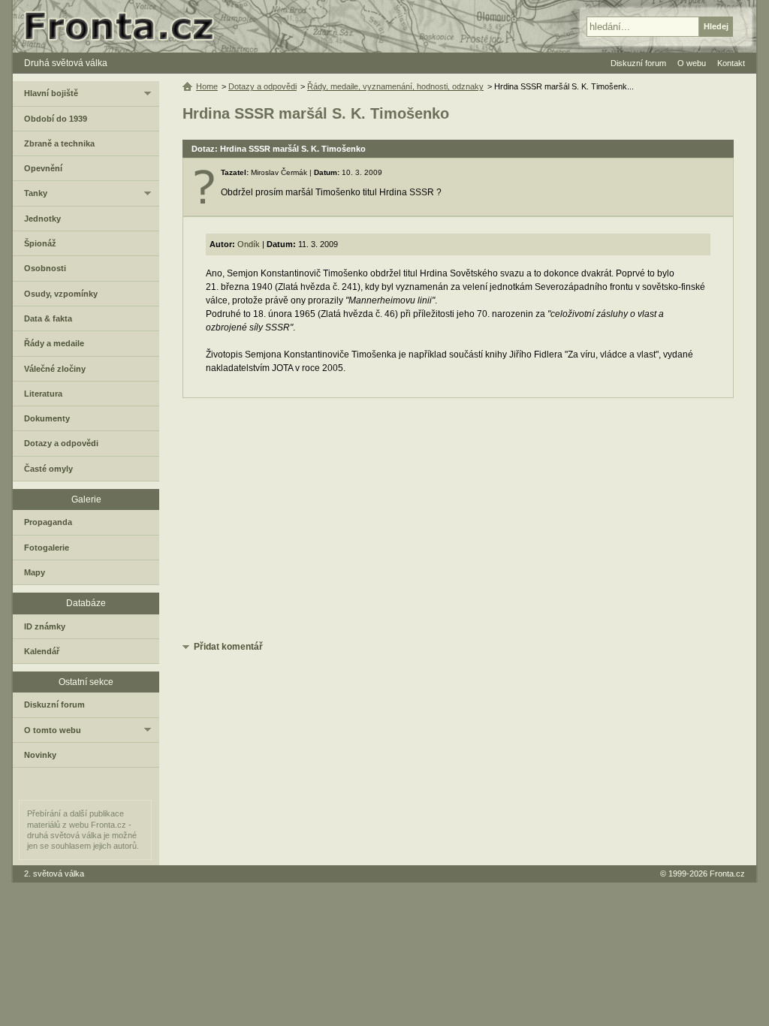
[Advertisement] (458, 518)
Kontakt (731, 63)
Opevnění (43, 168)
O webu (691, 63)
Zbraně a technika (59, 143)
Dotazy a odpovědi (262, 86)
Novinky (40, 754)
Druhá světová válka (65, 63)
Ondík (248, 244)
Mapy (34, 572)
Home (207, 86)
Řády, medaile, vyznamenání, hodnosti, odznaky (395, 86)
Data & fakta (48, 318)
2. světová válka (54, 873)
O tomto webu (52, 730)
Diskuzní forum (54, 704)
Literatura (43, 393)
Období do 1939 (55, 118)
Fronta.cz (727, 873)
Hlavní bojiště (51, 93)
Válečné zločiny (55, 368)
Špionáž (40, 243)
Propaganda (48, 522)
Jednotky (42, 218)
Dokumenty (47, 418)
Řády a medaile (54, 343)
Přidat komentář (228, 646)
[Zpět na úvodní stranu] (125, 26)
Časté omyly (48, 468)
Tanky (35, 193)
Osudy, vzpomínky (61, 293)
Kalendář (41, 651)
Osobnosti (45, 268)
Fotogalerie (46, 547)
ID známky (44, 626)
